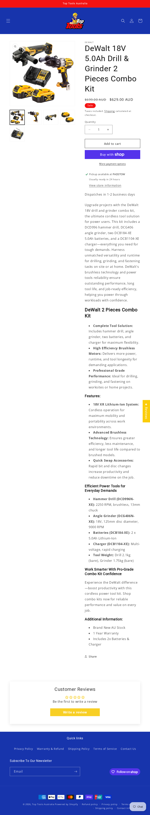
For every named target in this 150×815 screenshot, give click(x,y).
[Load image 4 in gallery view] (67, 117)
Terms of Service (105, 749)
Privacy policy (110, 804)
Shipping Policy (79, 749)
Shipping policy (104, 808)
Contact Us (128, 749)
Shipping (109, 111)
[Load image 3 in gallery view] (50, 117)
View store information (105, 185)
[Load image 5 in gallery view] (17, 134)
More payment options (112, 163)
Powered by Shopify (66, 804)
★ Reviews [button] (146, 411)
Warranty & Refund (50, 749)
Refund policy (90, 804)
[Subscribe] (75, 771)
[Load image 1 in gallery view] (17, 117)
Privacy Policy (23, 749)
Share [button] (93, 656)
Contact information (128, 808)
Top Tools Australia (43, 804)
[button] (8, 21)
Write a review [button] (75, 712)
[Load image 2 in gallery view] (34, 117)
